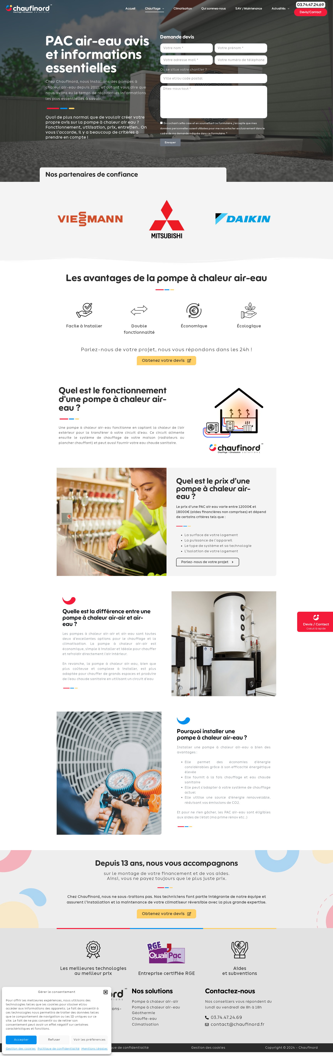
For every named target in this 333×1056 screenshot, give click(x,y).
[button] (106, 992)
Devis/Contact (310, 12)
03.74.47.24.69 (310, 5)
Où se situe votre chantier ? (183, 70)
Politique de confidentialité (58, 1048)
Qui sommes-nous (213, 8)
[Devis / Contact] (316, 617)
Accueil (130, 8)
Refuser (54, 1040)
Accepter (21, 1040)
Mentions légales (94, 1048)
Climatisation (183, 8)
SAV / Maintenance (248, 8)
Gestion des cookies (21, 1048)
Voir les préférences (89, 1040)
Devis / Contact (316, 624)
